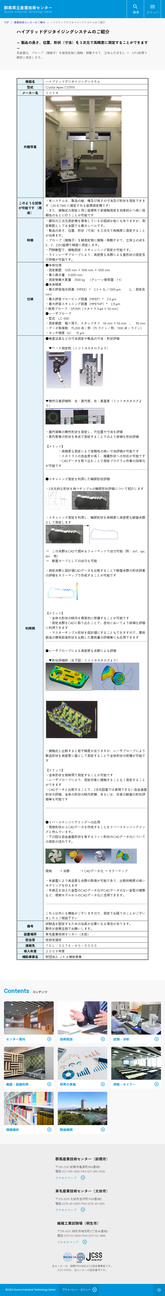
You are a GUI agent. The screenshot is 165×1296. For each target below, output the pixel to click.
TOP (6, 22)
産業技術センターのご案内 (29, 22)
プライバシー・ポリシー (76, 1289)
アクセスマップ (70, 1178)
